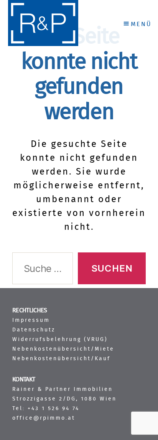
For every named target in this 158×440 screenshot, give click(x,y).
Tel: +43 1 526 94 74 (45, 408)
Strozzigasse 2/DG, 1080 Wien (64, 399)
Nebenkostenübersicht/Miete (63, 349)
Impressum (31, 320)
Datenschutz (33, 330)
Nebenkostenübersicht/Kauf (61, 358)
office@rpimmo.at (43, 418)
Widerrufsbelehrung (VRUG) (60, 339)
